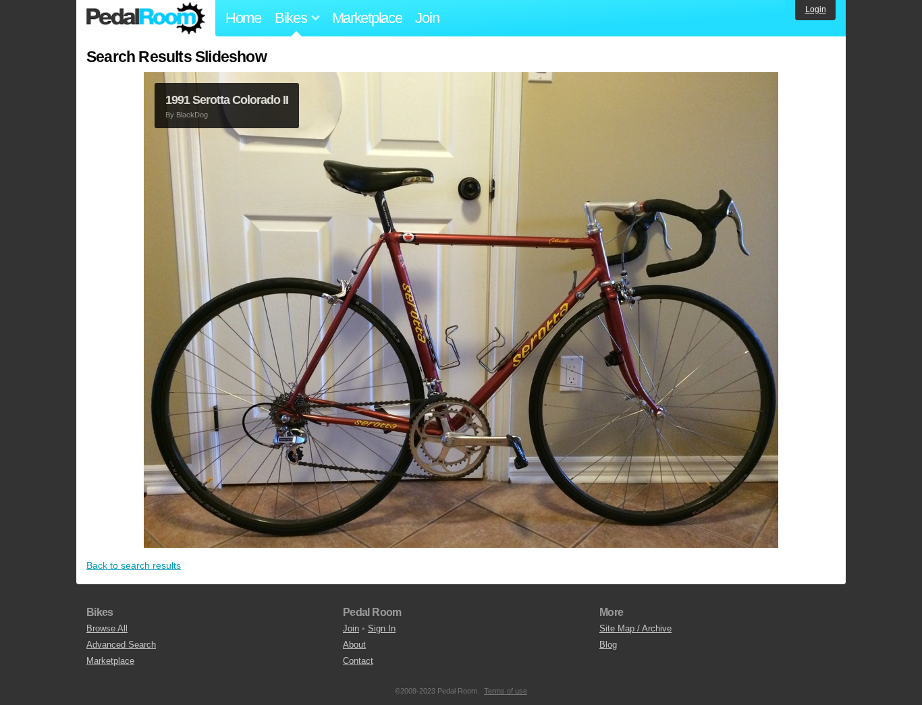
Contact (358, 661)
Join (427, 17)
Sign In (382, 628)
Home (243, 17)
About (354, 645)
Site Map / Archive (635, 628)
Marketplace (367, 17)
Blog (608, 645)
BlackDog (192, 115)
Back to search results (133, 565)
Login (815, 9)
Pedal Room (145, 18)
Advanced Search (121, 645)
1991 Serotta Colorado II (226, 100)
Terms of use (505, 691)
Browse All (107, 628)
